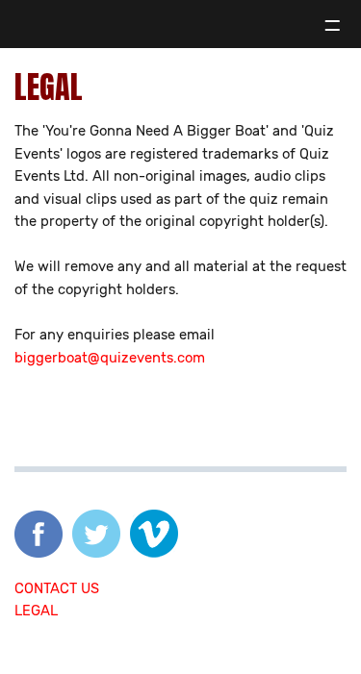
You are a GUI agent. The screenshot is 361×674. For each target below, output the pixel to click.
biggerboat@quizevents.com (109, 357)
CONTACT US (56, 588)
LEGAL (36, 610)
